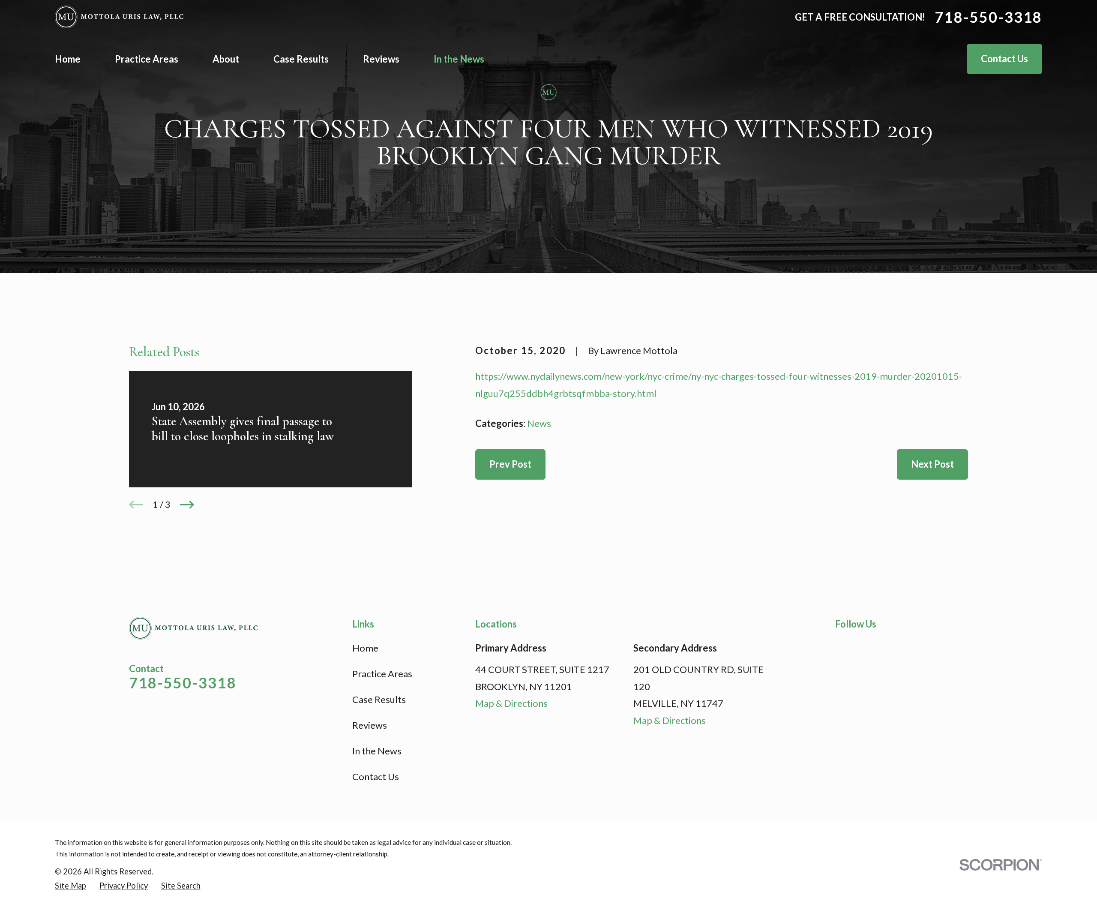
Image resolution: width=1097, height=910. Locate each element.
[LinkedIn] (865, 646)
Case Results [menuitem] (301, 59)
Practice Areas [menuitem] (146, 59)
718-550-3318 (988, 17)
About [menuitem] (226, 59)
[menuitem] (70, 886)
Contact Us (1004, 58)
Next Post (932, 464)
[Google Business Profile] (888, 646)
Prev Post (510, 464)
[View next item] (187, 505)
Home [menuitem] (68, 59)
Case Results (379, 699)
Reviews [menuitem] (381, 59)
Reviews (369, 725)
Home (365, 648)
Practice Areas (382, 673)
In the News (377, 751)
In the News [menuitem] (459, 59)
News (539, 423)
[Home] (119, 17)
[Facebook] (841, 646)
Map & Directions (511, 703)
